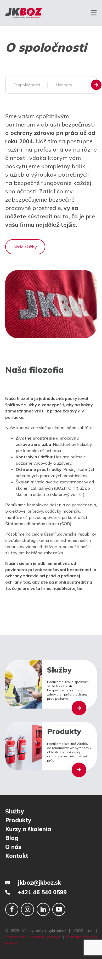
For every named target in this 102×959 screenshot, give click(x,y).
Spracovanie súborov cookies (32, 936)
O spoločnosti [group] (27, 84)
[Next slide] (96, 85)
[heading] (51, 493)
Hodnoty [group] (64, 84)
